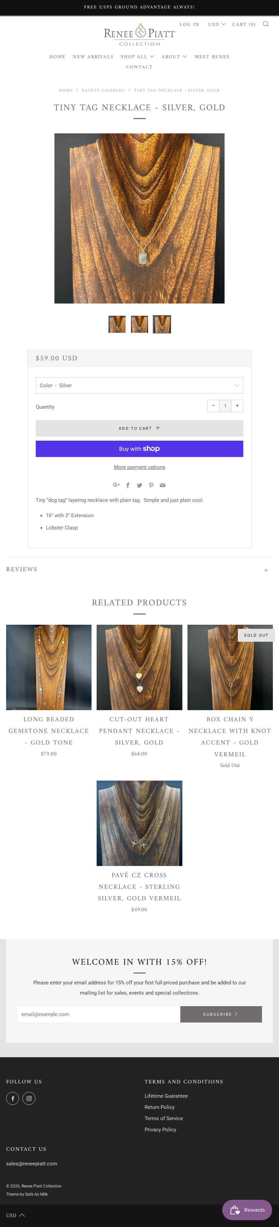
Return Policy (160, 1107)
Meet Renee (212, 57)
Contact (139, 67)
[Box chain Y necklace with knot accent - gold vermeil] (230, 667)
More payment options (139, 467)
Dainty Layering (103, 90)
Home (57, 57)
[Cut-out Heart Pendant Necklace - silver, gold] (139, 667)
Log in (190, 24)
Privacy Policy (160, 1130)
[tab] (117, 324)
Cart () (244, 24)
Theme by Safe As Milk (27, 1194)
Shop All (134, 57)
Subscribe (217, 1014)
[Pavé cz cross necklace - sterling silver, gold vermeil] (139, 823)
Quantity (45, 407)
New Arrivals (93, 57)
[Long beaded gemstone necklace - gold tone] (49, 667)
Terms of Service (164, 1118)
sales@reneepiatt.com (31, 1164)
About (171, 57)
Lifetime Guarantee (166, 1096)
